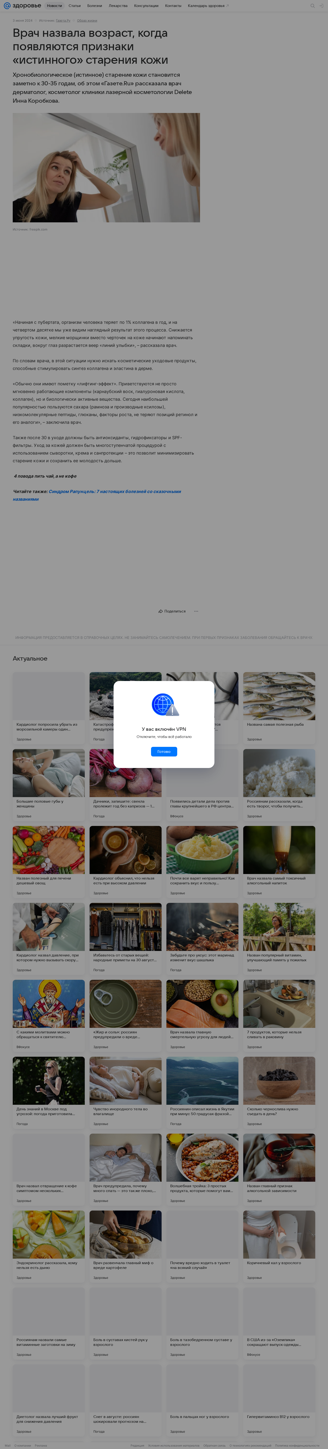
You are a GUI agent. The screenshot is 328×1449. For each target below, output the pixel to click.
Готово (164, 751)
